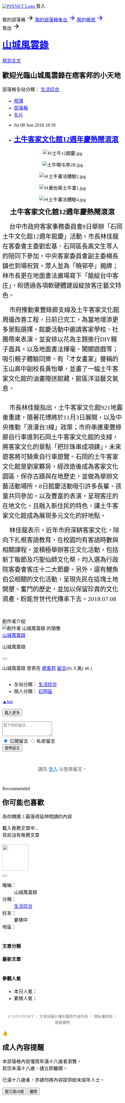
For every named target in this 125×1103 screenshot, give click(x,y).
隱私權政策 (103, 1016)
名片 (18, 114)
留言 (61, 668)
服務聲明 (62, 1022)
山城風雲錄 (25, 45)
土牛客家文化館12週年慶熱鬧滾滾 (66, 139)
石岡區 (45, 691)
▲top (7, 701)
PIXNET (27, 1016)
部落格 (21, 108)
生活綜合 (50, 89)
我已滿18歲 (14, 1091)
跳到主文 (11, 60)
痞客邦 (49, 668)
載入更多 (12, 713)
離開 (33, 1091)
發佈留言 (12, 748)
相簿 (18, 101)
